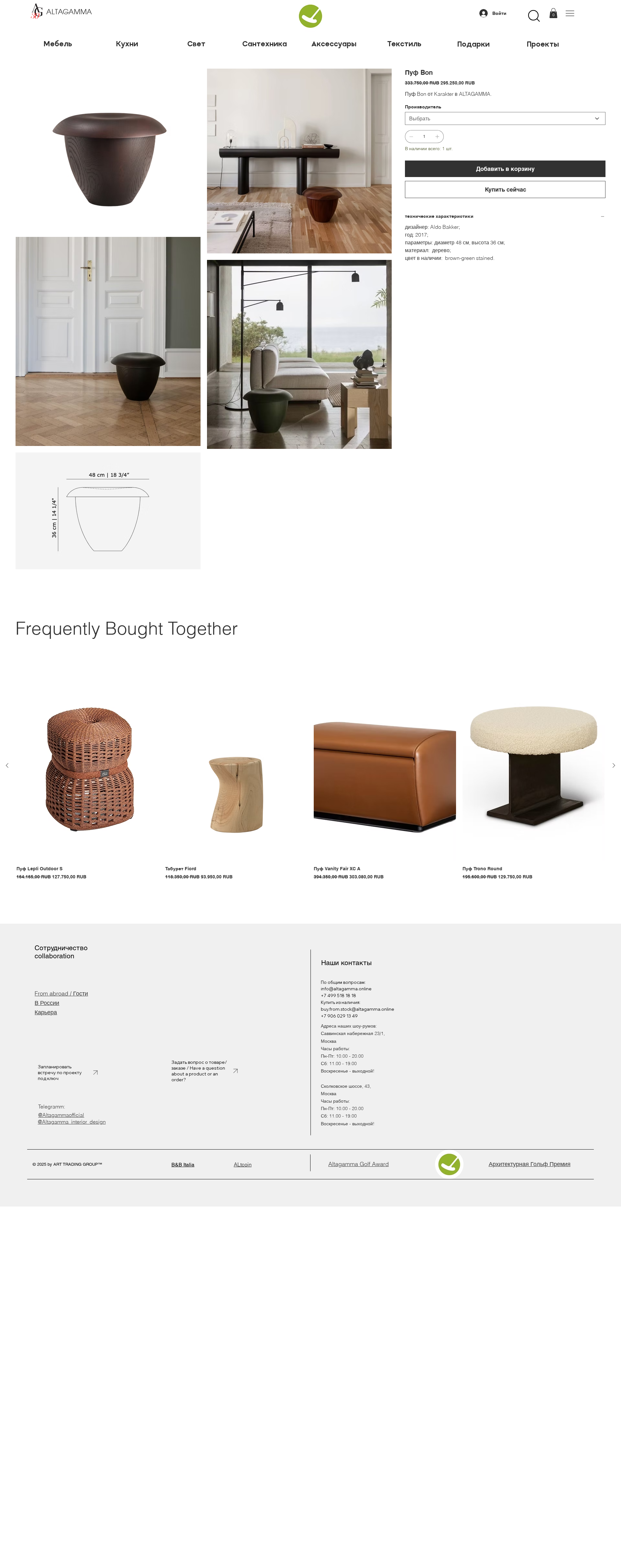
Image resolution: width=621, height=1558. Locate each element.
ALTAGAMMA (69, 12)
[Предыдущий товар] (7, 765)
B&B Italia (182, 1165)
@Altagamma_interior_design (72, 1121)
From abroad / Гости (61, 993)
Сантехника (265, 43)
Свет (196, 43)
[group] (310, 776)
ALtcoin (243, 1164)
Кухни (127, 43)
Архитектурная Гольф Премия (530, 1164)
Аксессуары (334, 43)
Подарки (473, 44)
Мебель (57, 43)
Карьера (46, 1012)
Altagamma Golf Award (358, 1164)
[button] (553, 13)
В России (47, 1003)
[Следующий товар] (614, 765)
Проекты (543, 44)
